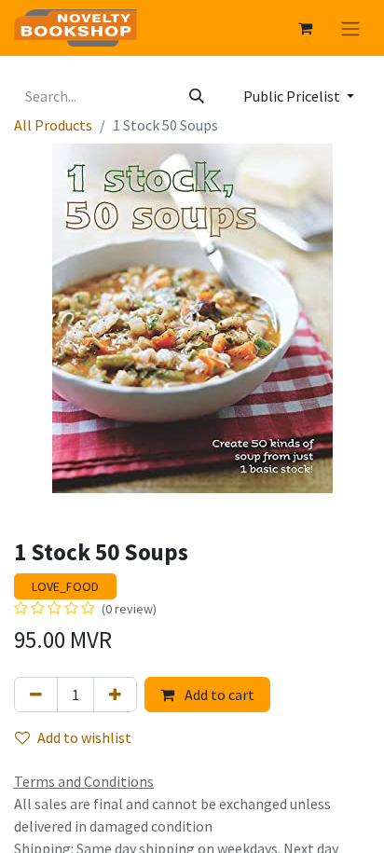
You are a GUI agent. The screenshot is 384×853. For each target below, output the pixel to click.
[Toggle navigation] (350, 27)
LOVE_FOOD (65, 586)
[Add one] (115, 694)
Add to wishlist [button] (84, 737)
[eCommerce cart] (304, 28)
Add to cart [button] (218, 694)
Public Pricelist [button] (293, 96)
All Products (53, 125)
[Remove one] (36, 694)
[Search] (196, 96)
